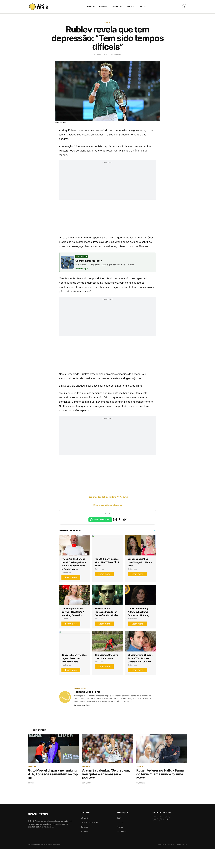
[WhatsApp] (167, 818)
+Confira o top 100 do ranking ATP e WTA (107, 497)
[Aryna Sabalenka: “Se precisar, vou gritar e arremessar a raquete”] (107, 748)
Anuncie (120, 827)
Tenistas (141, 7)
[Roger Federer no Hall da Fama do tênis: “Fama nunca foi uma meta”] (161, 748)
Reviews (130, 7)
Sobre (119, 818)
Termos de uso (182, 844)
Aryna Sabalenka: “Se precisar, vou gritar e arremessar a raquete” (106, 774)
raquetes (114, 378)
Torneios (91, 7)
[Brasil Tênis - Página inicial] (38, 814)
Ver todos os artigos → (82, 705)
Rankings (103, 7)
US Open (84, 818)
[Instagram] (155, 818)
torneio (148, 401)
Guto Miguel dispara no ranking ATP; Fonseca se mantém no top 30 (53, 774)
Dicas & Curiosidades (89, 822)
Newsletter (121, 831)
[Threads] (161, 818)
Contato (120, 822)
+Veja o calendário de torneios (107, 505)
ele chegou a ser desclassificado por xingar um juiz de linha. (107, 385)
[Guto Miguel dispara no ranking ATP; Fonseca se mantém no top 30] (53, 748)
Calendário (117, 7)
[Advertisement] (107, 182)
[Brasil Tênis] (39, 6)
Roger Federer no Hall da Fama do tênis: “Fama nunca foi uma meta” (160, 774)
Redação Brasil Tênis (104, 55)
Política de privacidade (166, 844)
